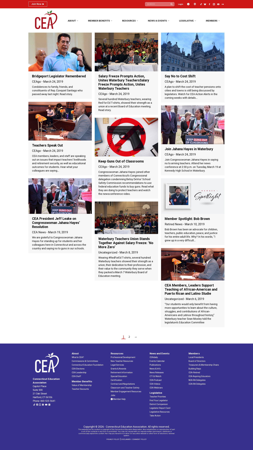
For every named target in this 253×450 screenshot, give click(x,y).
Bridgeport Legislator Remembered (59, 76)
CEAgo (36, 81)
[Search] (172, 4)
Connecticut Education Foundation (87, 365)
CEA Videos (155, 384)
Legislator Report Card (160, 408)
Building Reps (195, 369)
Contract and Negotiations (123, 384)
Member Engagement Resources (126, 391)
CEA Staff (76, 376)
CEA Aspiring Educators (199, 376)
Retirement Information (122, 372)
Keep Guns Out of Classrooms (121, 161)
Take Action (155, 415)
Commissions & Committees (85, 361)
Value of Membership (82, 385)
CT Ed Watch (155, 376)
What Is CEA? (78, 357)
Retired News (173, 224)
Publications (155, 365)
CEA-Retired (194, 372)
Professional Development (123, 357)
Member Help (119, 399)
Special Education (119, 376)
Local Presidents (196, 357)
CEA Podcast (156, 380)
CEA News (39, 232)
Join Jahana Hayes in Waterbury (189, 149)
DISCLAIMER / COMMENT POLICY (134, 439)
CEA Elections (78, 369)
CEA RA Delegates (197, 384)
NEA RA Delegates (197, 380)
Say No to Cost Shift (180, 76)
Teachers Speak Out (47, 145)
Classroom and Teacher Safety (125, 388)
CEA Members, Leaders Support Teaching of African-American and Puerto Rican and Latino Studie (191, 289)
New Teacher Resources (122, 361)
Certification (116, 380)
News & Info (155, 369)
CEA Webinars (156, 388)
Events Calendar (157, 361)
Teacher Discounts (80, 389)
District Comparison (159, 404)
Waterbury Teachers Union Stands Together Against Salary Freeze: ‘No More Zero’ (125, 243)
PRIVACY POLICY (112, 439)
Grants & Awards (118, 369)
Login (180, 4)
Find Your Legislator (159, 400)
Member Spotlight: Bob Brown (187, 219)
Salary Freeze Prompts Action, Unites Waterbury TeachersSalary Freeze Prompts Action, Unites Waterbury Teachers (123, 82)
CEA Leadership (79, 372)
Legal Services (117, 365)
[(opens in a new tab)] (60, 52)
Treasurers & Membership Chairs (204, 365)
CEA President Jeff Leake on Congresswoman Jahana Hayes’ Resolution (56, 223)
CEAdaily (154, 357)
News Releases (157, 372)
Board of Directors (197, 361)
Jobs (113, 395)
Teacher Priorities (158, 396)
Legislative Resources (160, 412)
